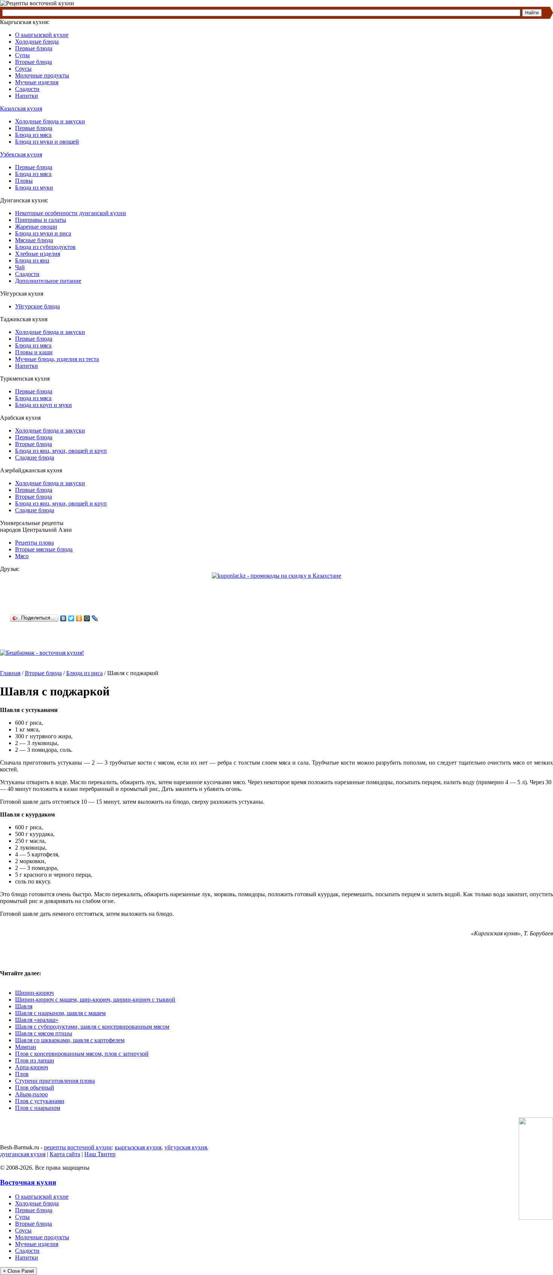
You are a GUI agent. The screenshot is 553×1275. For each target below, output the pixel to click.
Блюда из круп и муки (43, 405)
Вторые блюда (33, 62)
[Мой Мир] (87, 618)
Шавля (23, 1006)
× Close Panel (18, 1271)
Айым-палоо (31, 1094)
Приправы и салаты (40, 220)
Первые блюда (33, 48)
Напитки (26, 96)
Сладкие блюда (34, 457)
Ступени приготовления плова (55, 1081)
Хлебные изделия (37, 253)
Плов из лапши (34, 1060)
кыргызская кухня (138, 1147)
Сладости (27, 89)
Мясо (22, 556)
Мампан (25, 1047)
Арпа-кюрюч (31, 1067)
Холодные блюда (37, 41)
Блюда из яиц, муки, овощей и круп (61, 451)
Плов (22, 1074)
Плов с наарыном (37, 1108)
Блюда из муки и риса (43, 233)
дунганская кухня (23, 1154)
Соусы (23, 68)
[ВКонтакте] (63, 618)
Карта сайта (65, 1154)
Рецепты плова (34, 542)
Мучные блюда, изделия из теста (57, 359)
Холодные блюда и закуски (50, 121)
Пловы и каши (34, 352)
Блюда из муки (34, 187)
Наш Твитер (99, 1154)
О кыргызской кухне (41, 35)
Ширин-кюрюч (34, 993)
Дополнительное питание (48, 281)
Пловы (24, 181)
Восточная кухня (28, 1182)
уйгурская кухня (185, 1147)
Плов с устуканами (39, 1101)
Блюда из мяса (33, 135)
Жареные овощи (36, 226)
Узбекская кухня (21, 154)
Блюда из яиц (32, 260)
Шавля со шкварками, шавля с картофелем (70, 1040)
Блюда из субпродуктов (45, 247)
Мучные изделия (36, 82)
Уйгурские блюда (37, 306)
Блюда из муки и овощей (47, 141)
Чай (20, 267)
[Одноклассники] (79, 618)
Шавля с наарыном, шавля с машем (60, 1013)
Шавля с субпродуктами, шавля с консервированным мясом (92, 1026)
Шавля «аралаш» (36, 1020)
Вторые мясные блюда (44, 549)
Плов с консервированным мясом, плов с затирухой (82, 1053)
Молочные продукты (42, 75)
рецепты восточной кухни (78, 1147)
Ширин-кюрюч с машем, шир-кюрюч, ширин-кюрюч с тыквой (95, 999)
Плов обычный (34, 1087)
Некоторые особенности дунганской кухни (70, 213)
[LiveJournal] (95, 618)
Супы (22, 55)
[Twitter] (71, 618)
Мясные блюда (34, 240)
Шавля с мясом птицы (43, 1033)
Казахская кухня (21, 108)
